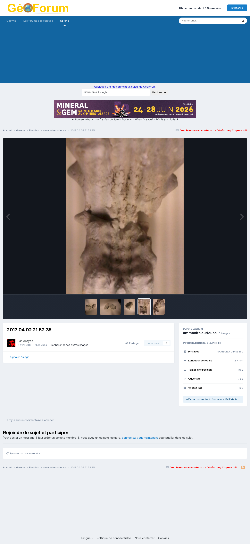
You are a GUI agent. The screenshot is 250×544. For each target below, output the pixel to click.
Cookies (163, 538)
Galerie (64, 20)
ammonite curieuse (200, 333)
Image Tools (231, 287)
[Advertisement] (125, 55)
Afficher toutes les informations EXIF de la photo (214, 399)
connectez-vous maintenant (140, 437)
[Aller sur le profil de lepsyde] (11, 343)
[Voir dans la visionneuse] (125, 216)
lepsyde (28, 341)
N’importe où (225, 20)
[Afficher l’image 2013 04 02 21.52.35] (144, 307)
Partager (134, 343)
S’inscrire (237, 7)
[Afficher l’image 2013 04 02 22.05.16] (129, 307)
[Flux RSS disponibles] (243, 467)
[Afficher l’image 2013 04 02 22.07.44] (110, 307)
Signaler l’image (19, 357)
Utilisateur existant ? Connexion (200, 8)
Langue (86, 538)
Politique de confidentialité (114, 538)
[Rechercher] (242, 21)
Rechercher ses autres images (69, 344)
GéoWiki (11, 20)
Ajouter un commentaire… (26, 453)
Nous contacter (144, 538)
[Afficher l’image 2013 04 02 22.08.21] (91, 307)
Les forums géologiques (38, 20)
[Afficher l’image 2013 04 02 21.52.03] (159, 307)
